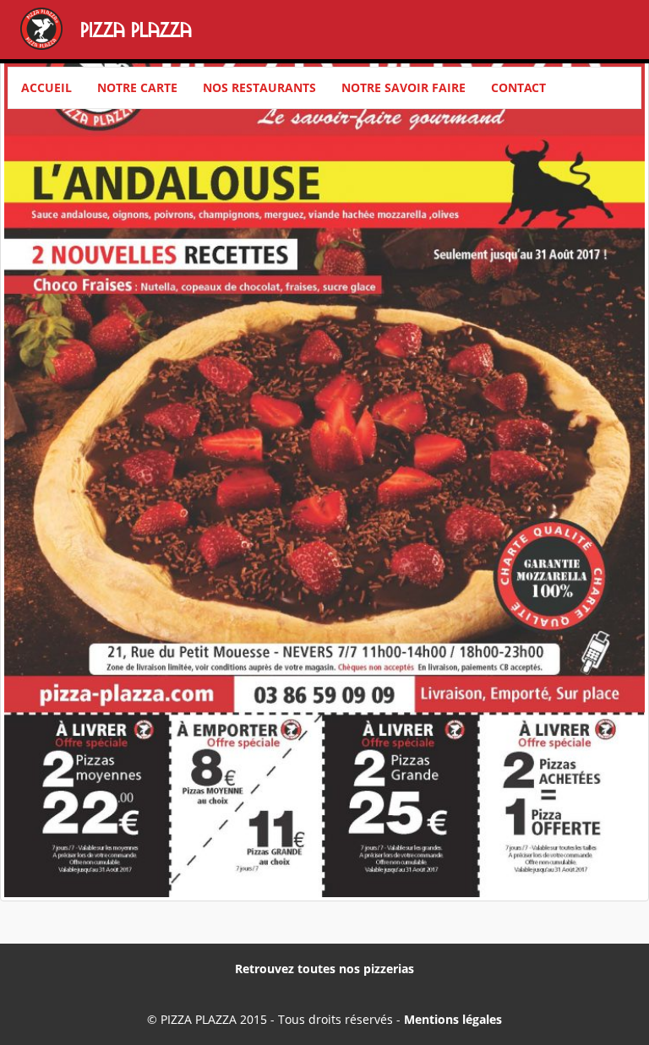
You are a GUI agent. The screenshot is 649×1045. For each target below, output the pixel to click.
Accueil (46, 87)
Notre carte (137, 87)
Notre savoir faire (403, 87)
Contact (518, 87)
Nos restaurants (259, 87)
